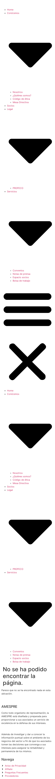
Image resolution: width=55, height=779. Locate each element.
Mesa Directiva (21, 102)
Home (10, 9)
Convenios (18, 270)
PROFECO (18, 188)
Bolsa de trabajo (21, 280)
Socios (10, 105)
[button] (27, 335)
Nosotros (18, 92)
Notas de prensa (21, 273)
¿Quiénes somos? (22, 95)
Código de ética (21, 98)
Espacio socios (21, 277)
